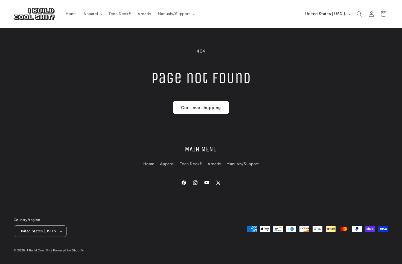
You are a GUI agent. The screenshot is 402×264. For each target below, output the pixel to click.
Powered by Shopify (68, 250)
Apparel (167, 164)
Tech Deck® (191, 164)
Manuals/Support (242, 164)
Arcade (214, 164)
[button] (92, 14)
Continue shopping (201, 107)
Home (149, 164)
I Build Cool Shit (39, 250)
